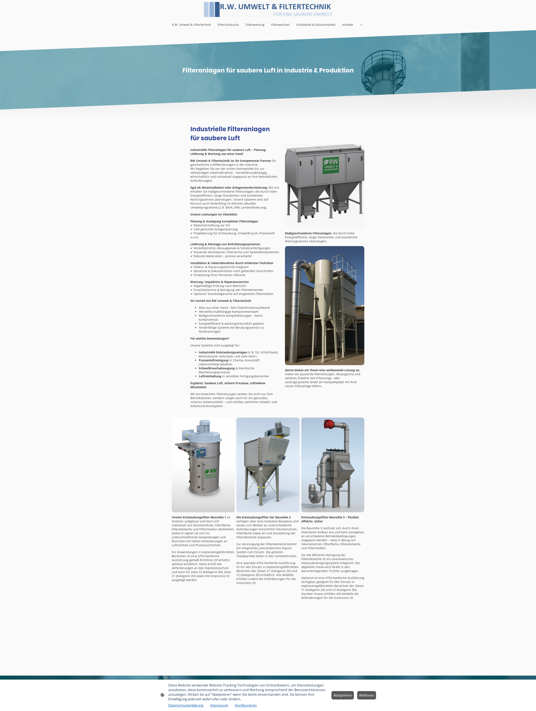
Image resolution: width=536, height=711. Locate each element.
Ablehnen (366, 695)
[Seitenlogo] (268, 9)
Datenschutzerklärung (186, 705)
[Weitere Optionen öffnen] (361, 24)
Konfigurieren (246, 705)
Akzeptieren (342, 695)
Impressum (219, 705)
